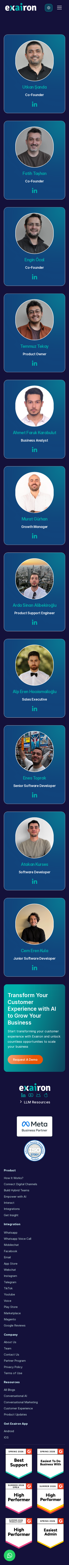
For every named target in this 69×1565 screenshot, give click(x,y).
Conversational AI (15, 1396)
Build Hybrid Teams (16, 1190)
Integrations (12, 1209)
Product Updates (15, 1414)
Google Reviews (14, 1325)
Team (7, 1348)
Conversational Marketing (21, 1402)
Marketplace (12, 1313)
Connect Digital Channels (20, 1184)
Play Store (11, 1307)
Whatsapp (10, 1232)
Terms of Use (13, 1373)
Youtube (9, 1294)
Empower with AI (15, 1196)
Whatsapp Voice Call (17, 1238)
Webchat (10, 1269)
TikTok (8, 1288)
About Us (10, 1342)
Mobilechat (11, 1245)
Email (7, 1257)
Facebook (10, 1251)
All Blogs (9, 1390)
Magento (10, 1319)
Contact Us (11, 1354)
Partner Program (15, 1361)
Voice (7, 1301)
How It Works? (13, 1178)
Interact (9, 1202)
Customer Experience (18, 1408)
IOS (6, 1437)
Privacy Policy (13, 1367)
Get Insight (11, 1215)
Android (9, 1431)
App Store (10, 1263)
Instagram (10, 1276)
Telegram (10, 1282)
